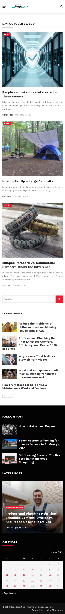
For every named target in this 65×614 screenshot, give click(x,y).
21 (32, 580)
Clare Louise (7, 114)
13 (24, 575)
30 (50, 586)
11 (7, 575)
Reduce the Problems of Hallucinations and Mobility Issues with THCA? (37, 327)
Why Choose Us (55, 610)
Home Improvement (14, 507)
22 (41, 580)
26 (15, 586)
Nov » (12, 593)
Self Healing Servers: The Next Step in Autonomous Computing (40, 459)
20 (24, 580)
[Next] (10, 396)
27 (24, 586)
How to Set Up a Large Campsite (27, 181)
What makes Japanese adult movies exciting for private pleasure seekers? (38, 374)
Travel (7, 124)
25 (7, 586)
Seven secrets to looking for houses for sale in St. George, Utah (39, 444)
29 (41, 586)
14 (32, 575)
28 (32, 586)
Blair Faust (7, 196)
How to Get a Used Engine (37, 426)
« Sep (5, 593)
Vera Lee (6, 285)
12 (15, 575)
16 (50, 575)
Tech (6, 34)
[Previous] (4, 396)
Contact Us (37, 610)
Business (8, 205)
